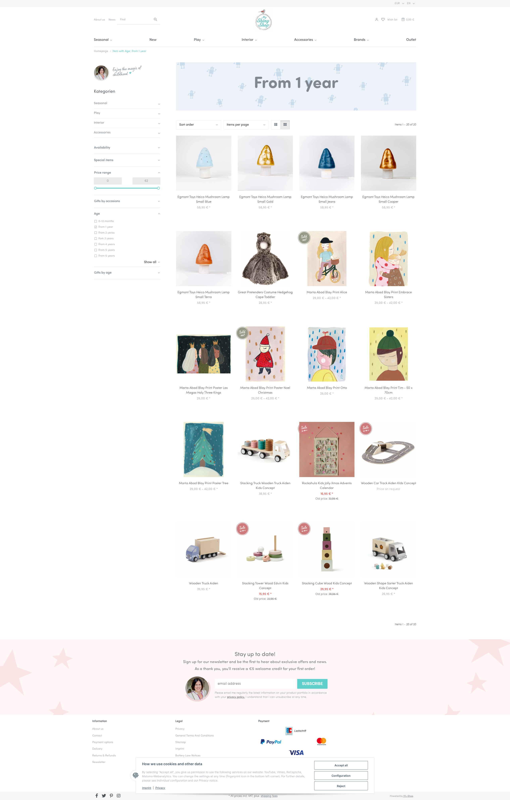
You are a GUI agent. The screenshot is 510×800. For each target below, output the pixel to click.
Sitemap (180, 742)
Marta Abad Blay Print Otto (327, 388)
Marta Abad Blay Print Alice (327, 292)
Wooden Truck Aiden (203, 583)
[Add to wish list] (224, 139)
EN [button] (409, 3)
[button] (376, 20)
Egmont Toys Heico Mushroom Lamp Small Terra (204, 295)
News (112, 19)
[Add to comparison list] (214, 139)
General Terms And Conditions (194, 735)
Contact (97, 735)
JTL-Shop (408, 796)
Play (97, 113)
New (153, 40)
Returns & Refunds (104, 755)
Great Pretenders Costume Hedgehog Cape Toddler (265, 295)
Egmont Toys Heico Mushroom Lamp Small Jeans (327, 199)
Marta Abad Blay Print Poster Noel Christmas (265, 390)
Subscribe (312, 684)
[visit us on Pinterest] (111, 796)
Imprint (146, 787)
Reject (341, 786)
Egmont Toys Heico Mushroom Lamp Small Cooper (388, 199)
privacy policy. (236, 697)
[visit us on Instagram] (119, 796)
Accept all (341, 765)
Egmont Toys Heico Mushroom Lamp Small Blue (204, 199)
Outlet (411, 40)
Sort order (186, 124)
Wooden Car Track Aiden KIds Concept (388, 483)
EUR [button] (398, 3)
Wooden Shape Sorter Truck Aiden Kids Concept (388, 586)
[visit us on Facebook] (97, 796)
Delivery (97, 748)
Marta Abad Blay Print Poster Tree (203, 483)
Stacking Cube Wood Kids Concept (327, 583)
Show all (150, 262)
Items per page (238, 124)
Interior (99, 122)
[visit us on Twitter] (104, 796)
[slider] (95, 188)
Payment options (102, 742)
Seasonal (100, 103)
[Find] (155, 19)
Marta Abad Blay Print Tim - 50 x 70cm (388, 390)
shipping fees (269, 796)
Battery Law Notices (187, 755)
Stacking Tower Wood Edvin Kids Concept (265, 586)
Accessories (102, 132)
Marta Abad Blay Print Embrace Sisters (388, 295)
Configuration (341, 775)
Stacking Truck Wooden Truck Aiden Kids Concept (265, 486)
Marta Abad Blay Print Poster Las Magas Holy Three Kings (203, 390)
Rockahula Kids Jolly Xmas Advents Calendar (327, 486)
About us (99, 19)
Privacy (160, 787)
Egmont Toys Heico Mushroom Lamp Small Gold (265, 199)
